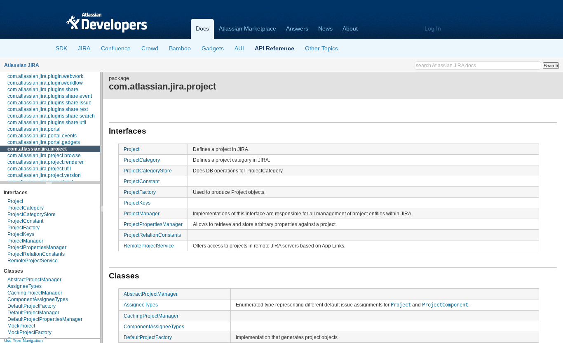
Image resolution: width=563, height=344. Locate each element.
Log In (433, 28)
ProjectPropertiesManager (36, 247)
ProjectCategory (25, 208)
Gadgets (213, 48)
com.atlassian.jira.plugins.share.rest (47, 109)
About (350, 28)
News (325, 28)
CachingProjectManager (34, 293)
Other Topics (321, 48)
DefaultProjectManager (33, 313)
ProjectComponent (445, 305)
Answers (297, 28)
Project (15, 201)
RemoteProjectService (32, 261)
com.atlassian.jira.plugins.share (42, 89)
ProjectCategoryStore (31, 214)
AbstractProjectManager (34, 280)
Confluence (116, 48)
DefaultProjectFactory (31, 306)
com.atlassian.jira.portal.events (42, 136)
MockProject (21, 326)
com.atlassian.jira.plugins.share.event (49, 96)
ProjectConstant (25, 221)
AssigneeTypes (24, 286)
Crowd (149, 48)
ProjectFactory (23, 228)
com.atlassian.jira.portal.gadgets (43, 142)
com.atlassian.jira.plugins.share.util (46, 122)
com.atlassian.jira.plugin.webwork (45, 76)
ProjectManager (25, 241)
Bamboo (180, 48)
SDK (61, 48)
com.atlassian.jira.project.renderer (45, 162)
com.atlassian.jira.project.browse (44, 155)
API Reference (274, 48)
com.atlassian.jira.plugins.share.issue (49, 103)
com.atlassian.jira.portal (34, 129)
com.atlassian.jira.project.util (39, 169)
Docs (202, 28)
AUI (239, 48)
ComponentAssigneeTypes (37, 299)
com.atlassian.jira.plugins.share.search (51, 116)
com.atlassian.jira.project (37, 149)
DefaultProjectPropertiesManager (44, 319)
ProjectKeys (20, 234)
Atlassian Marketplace (247, 28)
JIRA (84, 48)
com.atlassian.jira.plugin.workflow (45, 83)
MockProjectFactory (29, 332)
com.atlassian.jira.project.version (44, 175)
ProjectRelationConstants (36, 254)
